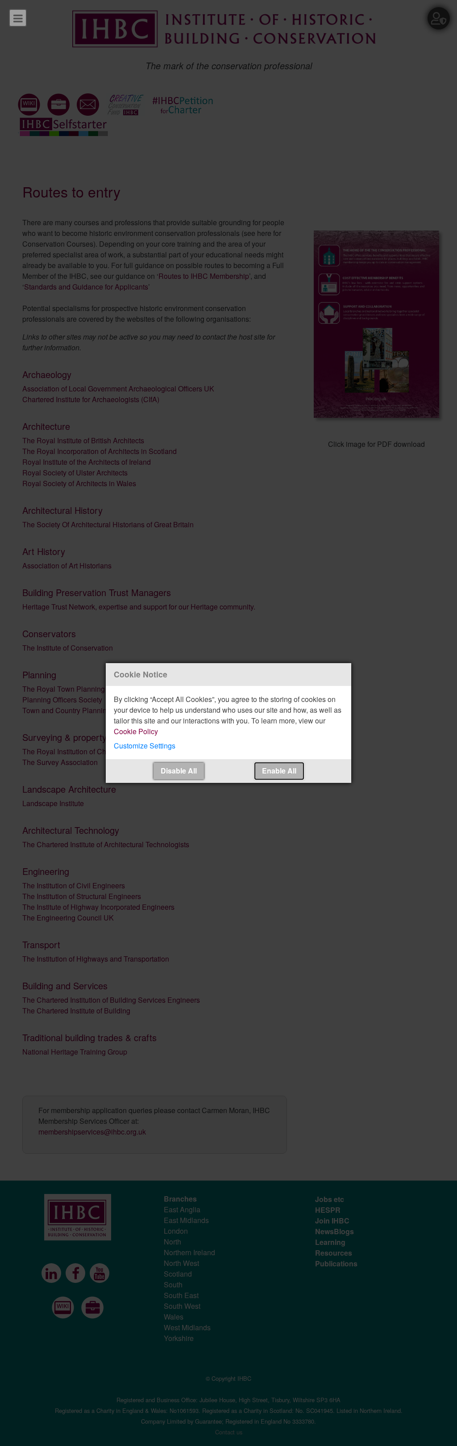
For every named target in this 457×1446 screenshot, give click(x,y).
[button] (228, 745)
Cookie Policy (136, 731)
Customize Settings (144, 745)
